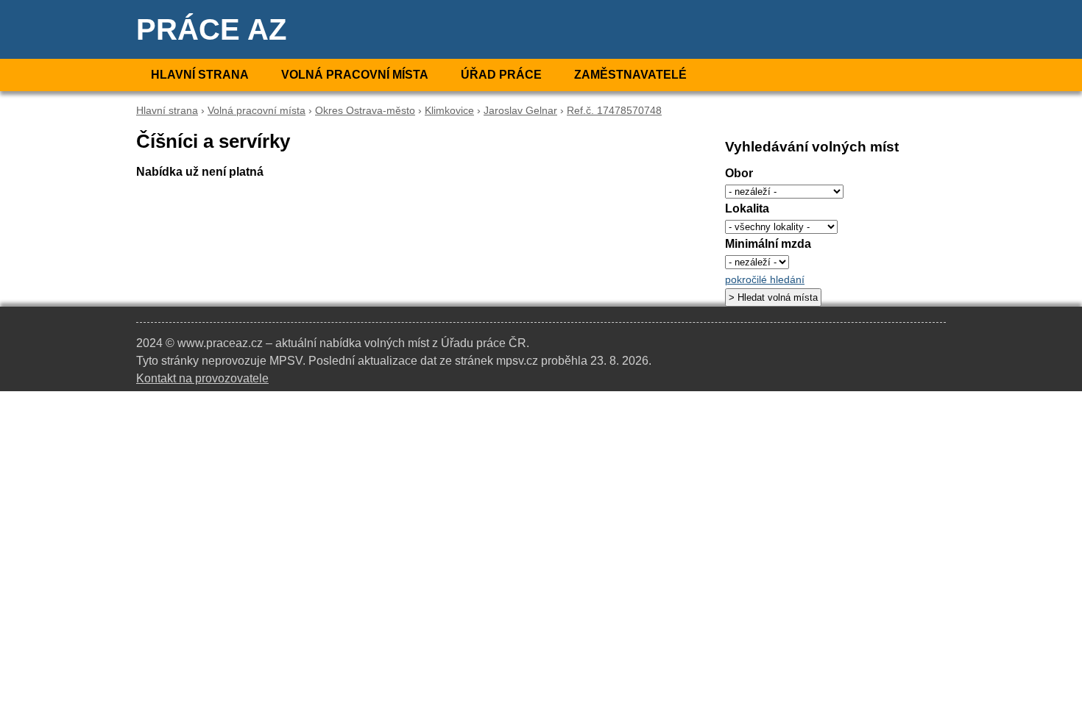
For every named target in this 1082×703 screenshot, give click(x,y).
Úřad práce (501, 74)
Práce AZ (211, 29)
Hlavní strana (200, 74)
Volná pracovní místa (354, 74)
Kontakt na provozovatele (202, 378)
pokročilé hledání (765, 279)
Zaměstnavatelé (630, 74)
